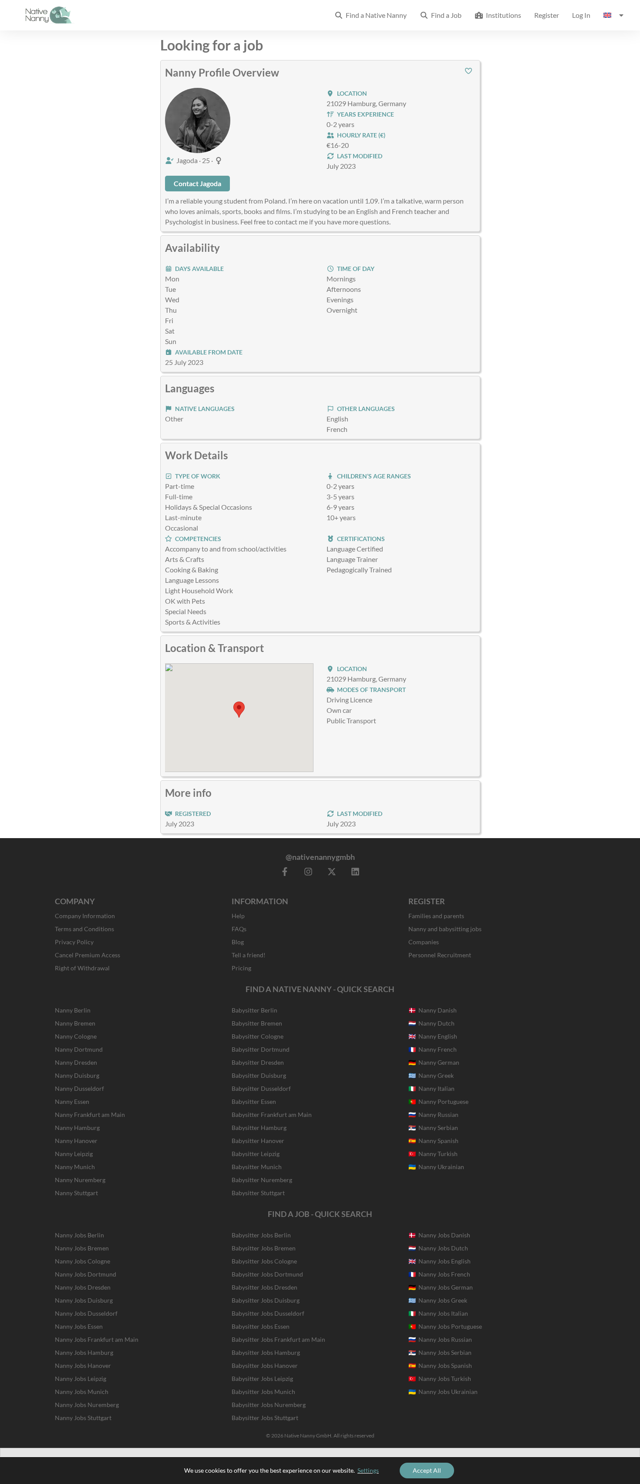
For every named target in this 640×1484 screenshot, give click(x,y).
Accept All (427, 1470)
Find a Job (444, 15)
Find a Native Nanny (375, 15)
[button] (468, 70)
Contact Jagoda (197, 183)
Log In (581, 15)
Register (546, 15)
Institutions (502, 15)
